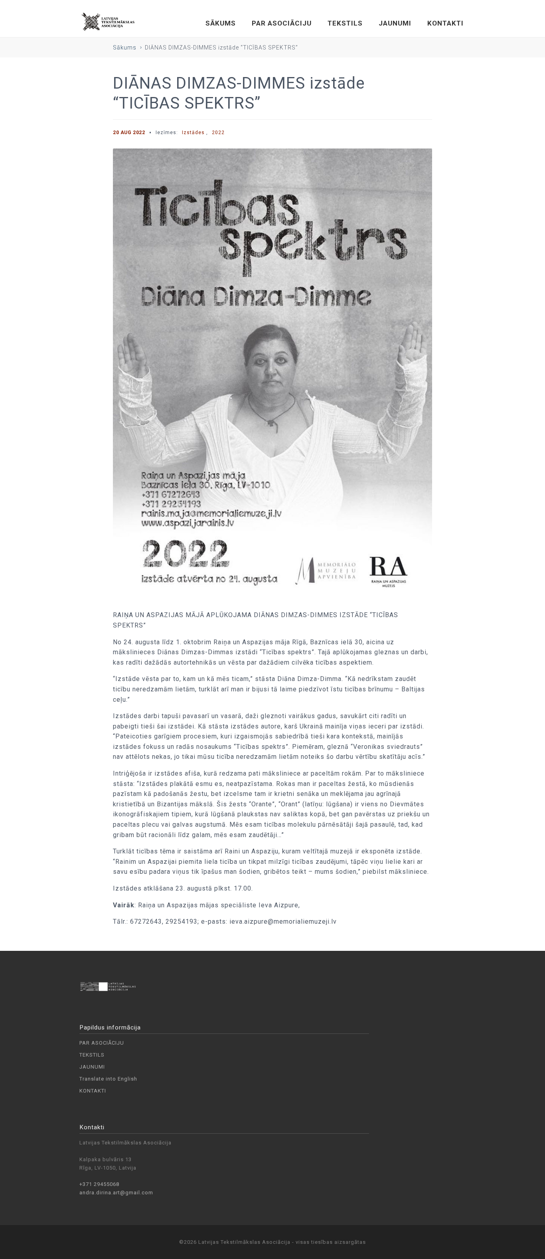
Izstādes (193, 132)
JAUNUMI (395, 23)
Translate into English (108, 1079)
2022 (218, 132)
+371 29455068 (99, 1184)
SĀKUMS (220, 23)
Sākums (124, 47)
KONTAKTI (445, 23)
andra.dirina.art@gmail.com (116, 1193)
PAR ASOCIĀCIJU (282, 23)
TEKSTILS (345, 23)
